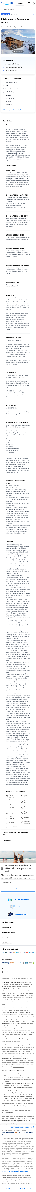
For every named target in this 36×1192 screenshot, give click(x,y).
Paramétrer (9, 1188)
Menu (20, 3)
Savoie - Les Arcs (8, 9)
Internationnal (6, 927)
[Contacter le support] (33, 3)
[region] (18, 1158)
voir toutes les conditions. (25, 978)
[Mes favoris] (29, 3)
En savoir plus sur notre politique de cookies (15, 1171)
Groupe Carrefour (7, 938)
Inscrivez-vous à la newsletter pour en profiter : (16, 878)
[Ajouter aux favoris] (33, 14)
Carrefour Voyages (8, 922)
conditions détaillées (18, 1067)
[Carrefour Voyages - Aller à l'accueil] (7, 3)
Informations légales (8, 932)
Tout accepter (25, 1188)
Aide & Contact (7, 943)
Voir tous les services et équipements (14, 110)
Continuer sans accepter (21, 1127)
